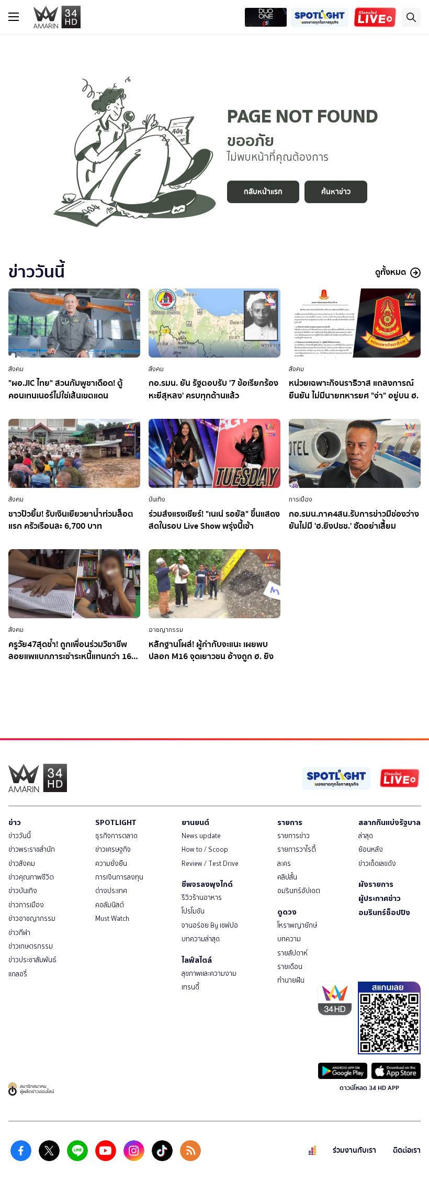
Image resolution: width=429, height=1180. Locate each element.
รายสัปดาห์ (292, 953)
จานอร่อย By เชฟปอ (210, 925)
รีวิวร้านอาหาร (202, 898)
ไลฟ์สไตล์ (197, 960)
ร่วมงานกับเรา (354, 1150)
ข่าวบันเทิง (22, 891)
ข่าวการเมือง (26, 905)
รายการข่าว (293, 836)
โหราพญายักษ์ (297, 925)
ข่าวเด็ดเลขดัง (377, 864)
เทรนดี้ (190, 987)
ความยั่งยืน (111, 864)
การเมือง (300, 499)
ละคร (284, 864)
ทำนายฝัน (290, 980)
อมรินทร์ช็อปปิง (384, 912)
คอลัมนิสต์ (109, 905)
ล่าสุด (365, 836)
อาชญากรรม (166, 629)
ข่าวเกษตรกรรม (30, 946)
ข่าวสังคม (21, 864)
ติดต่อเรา (407, 1150)
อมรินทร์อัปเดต (298, 891)
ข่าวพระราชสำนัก (31, 849)
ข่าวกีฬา (19, 933)
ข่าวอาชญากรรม (31, 918)
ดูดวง (287, 912)
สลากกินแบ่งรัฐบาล (389, 822)
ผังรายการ (375, 884)
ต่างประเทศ (111, 891)
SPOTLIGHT (116, 822)
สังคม (16, 369)
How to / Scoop (205, 849)
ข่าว (14, 822)
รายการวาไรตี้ (296, 849)
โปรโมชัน (193, 911)
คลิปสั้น (287, 877)
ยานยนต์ (195, 822)
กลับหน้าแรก (263, 192)
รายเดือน (289, 967)
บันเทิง (157, 499)
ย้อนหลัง (370, 849)
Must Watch (112, 918)
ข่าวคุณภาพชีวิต (31, 877)
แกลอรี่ (17, 974)
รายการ (289, 822)
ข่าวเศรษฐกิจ (113, 849)
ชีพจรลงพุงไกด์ (207, 884)
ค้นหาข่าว (336, 192)
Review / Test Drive (210, 864)
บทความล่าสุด (201, 939)
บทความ (289, 939)
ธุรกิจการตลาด (116, 836)
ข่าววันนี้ (19, 836)
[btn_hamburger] (13, 16)
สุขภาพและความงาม (209, 973)
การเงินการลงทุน (119, 877)
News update (201, 836)
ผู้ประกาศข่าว (379, 898)
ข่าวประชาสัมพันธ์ (32, 960)
